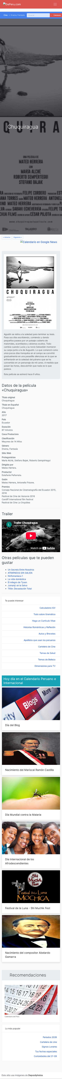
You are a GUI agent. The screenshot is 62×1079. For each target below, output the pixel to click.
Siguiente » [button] (18, 237)
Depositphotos (35, 1075)
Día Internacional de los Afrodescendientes (19, 861)
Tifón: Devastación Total (20, 588)
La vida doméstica (17, 579)
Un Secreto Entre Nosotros (21, 569)
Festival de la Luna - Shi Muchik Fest (27, 908)
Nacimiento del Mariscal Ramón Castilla (29, 769)
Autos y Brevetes (47, 633)
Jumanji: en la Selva (17, 585)
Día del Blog (12, 725)
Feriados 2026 (50, 1037)
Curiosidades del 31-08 (45, 1056)
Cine (6, 15)
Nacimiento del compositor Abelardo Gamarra (27, 954)
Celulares (57, 15)
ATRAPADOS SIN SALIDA (20, 573)
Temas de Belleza (47, 659)
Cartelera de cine (48, 1042)
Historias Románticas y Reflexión (39, 627)
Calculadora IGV (48, 608)
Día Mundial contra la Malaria (23, 814)
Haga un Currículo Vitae (44, 620)
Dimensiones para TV (45, 666)
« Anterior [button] (6, 237)
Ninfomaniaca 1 (15, 576)
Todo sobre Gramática (45, 614)
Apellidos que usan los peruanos (40, 640)
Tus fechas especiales (46, 1051)
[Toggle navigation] (55, 4)
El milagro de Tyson (17, 582)
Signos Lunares (49, 1046)
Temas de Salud (48, 653)
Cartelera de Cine (47, 646)
